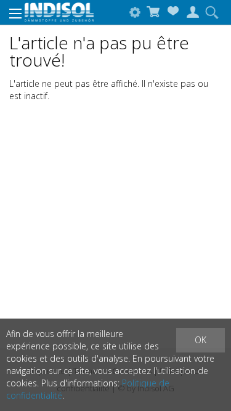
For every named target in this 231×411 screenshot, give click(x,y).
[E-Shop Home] (59, 11)
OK (200, 340)
